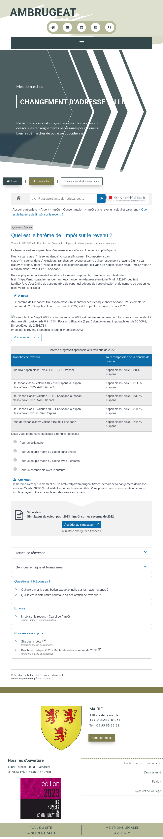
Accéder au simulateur (80, 524)
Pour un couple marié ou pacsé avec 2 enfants (49, 460)
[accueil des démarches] (18, 197)
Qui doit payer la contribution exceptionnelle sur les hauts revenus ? (65, 589)
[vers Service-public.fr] (124, 199)
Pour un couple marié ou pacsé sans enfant (47, 451)
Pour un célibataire (31, 442)
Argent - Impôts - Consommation (62, 209)
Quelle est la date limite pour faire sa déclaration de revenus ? (61, 595)
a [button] (81, 43)
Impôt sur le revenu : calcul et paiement (112, 209)
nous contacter (102, 737)
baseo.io (46, 678)
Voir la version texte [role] (26, 337)
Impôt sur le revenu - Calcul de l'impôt (45, 616)
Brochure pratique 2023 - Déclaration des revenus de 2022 (59, 650)
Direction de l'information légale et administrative (40, 675)
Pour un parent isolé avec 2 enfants (41, 470)
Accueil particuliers (25, 209)
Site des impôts (31, 641)
